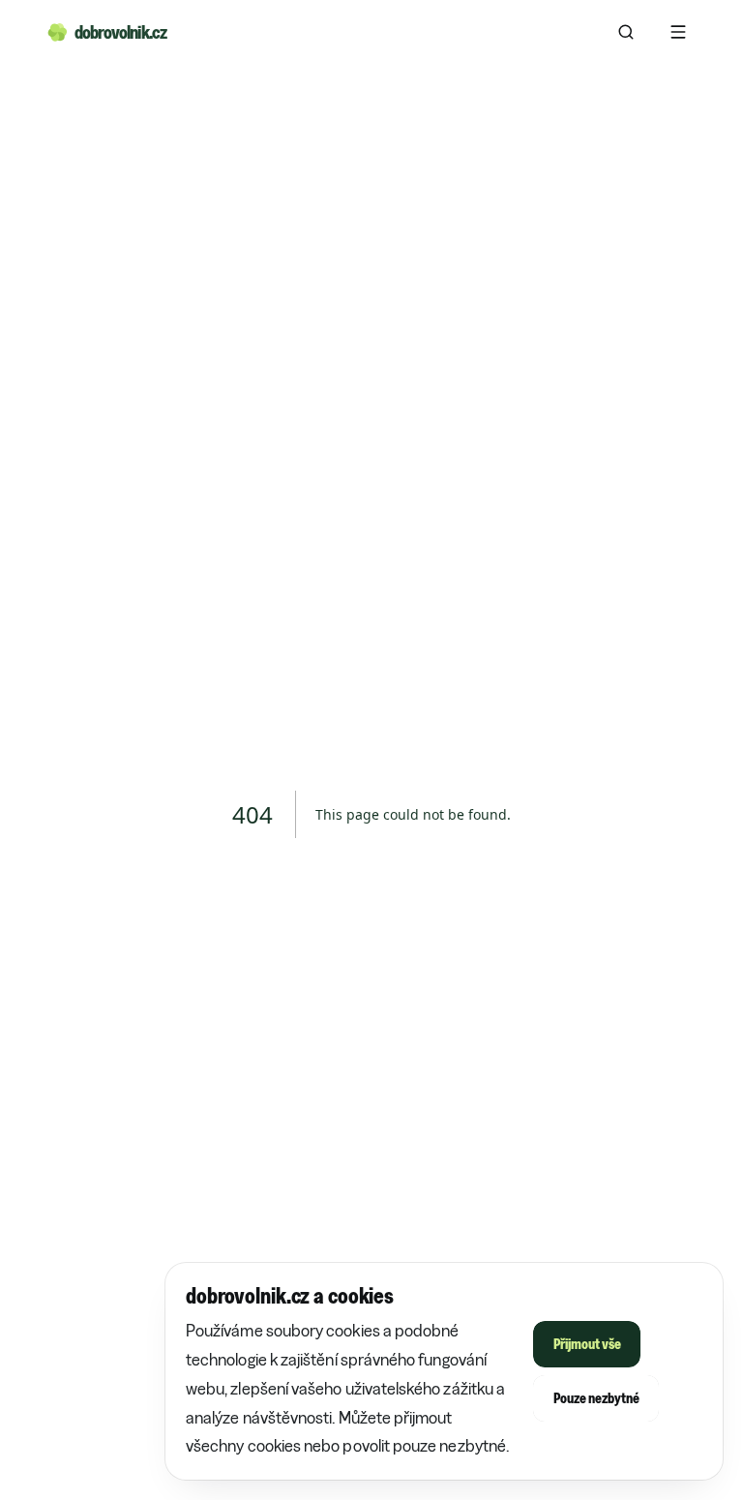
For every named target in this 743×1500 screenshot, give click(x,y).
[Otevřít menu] (678, 32)
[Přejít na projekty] (626, 32)
